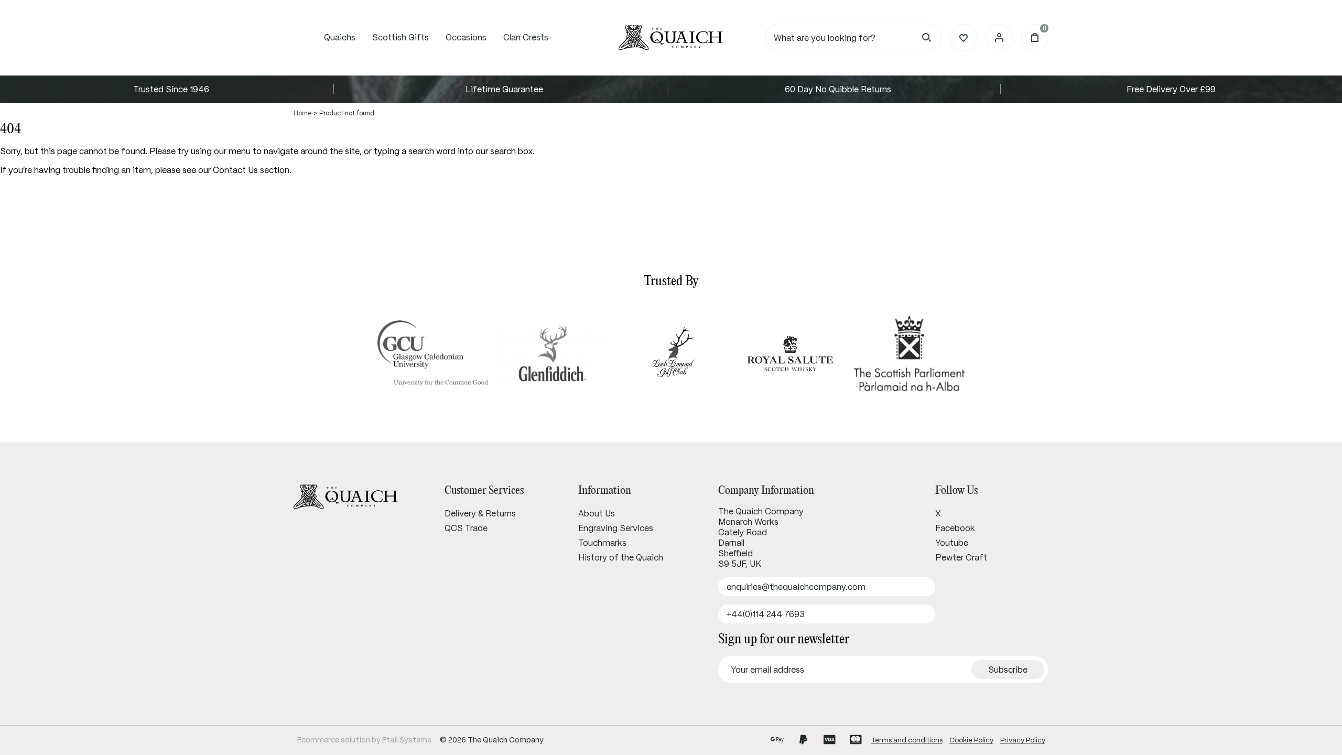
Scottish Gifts (400, 37)
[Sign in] (999, 37)
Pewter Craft (961, 557)
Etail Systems (406, 740)
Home (302, 113)
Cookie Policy (971, 740)
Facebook (955, 528)
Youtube (951, 542)
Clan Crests (525, 37)
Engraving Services (615, 528)
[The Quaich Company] (671, 37)
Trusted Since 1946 (171, 89)
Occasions (466, 37)
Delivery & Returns (480, 513)
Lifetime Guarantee (504, 89)
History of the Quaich (620, 557)
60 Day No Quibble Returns (838, 89)
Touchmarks (602, 542)
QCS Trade (466, 528)
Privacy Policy (1022, 740)
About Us (596, 513)
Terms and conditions (907, 740)
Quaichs (339, 37)
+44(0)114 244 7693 (766, 614)
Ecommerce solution (333, 740)
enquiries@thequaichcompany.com (796, 586)
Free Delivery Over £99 (1171, 89)
